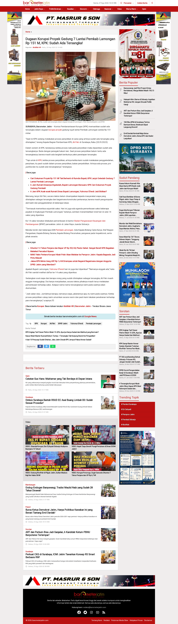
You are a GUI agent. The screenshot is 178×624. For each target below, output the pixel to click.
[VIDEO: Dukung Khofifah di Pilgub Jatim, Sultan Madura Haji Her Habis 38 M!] (47, 461)
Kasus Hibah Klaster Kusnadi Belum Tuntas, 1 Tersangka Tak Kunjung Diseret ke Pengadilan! (60, 336)
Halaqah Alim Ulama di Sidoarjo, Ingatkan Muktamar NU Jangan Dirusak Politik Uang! (139, 101)
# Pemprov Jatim (128, 414)
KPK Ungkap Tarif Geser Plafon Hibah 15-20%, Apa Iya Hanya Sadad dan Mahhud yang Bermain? (62, 332)
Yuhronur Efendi (56, 269)
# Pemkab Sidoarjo (128, 420)
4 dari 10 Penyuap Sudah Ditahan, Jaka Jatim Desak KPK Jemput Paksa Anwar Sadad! (58, 340)
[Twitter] (46, 346)
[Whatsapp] (52, 346)
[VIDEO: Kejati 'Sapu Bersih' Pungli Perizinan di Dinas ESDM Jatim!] (94, 435)
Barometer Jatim (83, 306)
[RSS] (104, 613)
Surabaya (29, 397)
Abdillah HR (68, 306)
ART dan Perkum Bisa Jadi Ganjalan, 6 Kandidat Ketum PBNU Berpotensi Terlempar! (138, 113)
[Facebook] (40, 346)
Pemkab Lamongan (64, 230)
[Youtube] (97, 613)
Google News (90, 316)
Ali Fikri (76, 142)
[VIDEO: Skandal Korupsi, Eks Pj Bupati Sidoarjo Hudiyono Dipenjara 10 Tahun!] (47, 435)
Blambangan (30, 485)
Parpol (28, 507)
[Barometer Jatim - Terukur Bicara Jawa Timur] (36, 3)
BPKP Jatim (62, 324)
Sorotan (29, 529)
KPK (40, 160)
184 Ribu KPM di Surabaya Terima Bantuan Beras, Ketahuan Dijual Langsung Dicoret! (137, 124)
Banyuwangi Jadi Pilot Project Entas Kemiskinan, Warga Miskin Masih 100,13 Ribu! (139, 90)
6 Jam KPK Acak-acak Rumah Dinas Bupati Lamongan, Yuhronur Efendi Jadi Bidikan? (68, 191)
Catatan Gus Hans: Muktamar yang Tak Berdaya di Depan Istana (59, 378)
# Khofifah (125, 425)
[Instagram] (91, 613)
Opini (27, 376)
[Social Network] (152, 3)
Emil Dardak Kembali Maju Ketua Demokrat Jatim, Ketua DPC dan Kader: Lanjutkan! (139, 135)
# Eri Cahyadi (126, 409)
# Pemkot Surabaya (128, 404)
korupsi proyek (55, 130)
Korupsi (40, 306)
